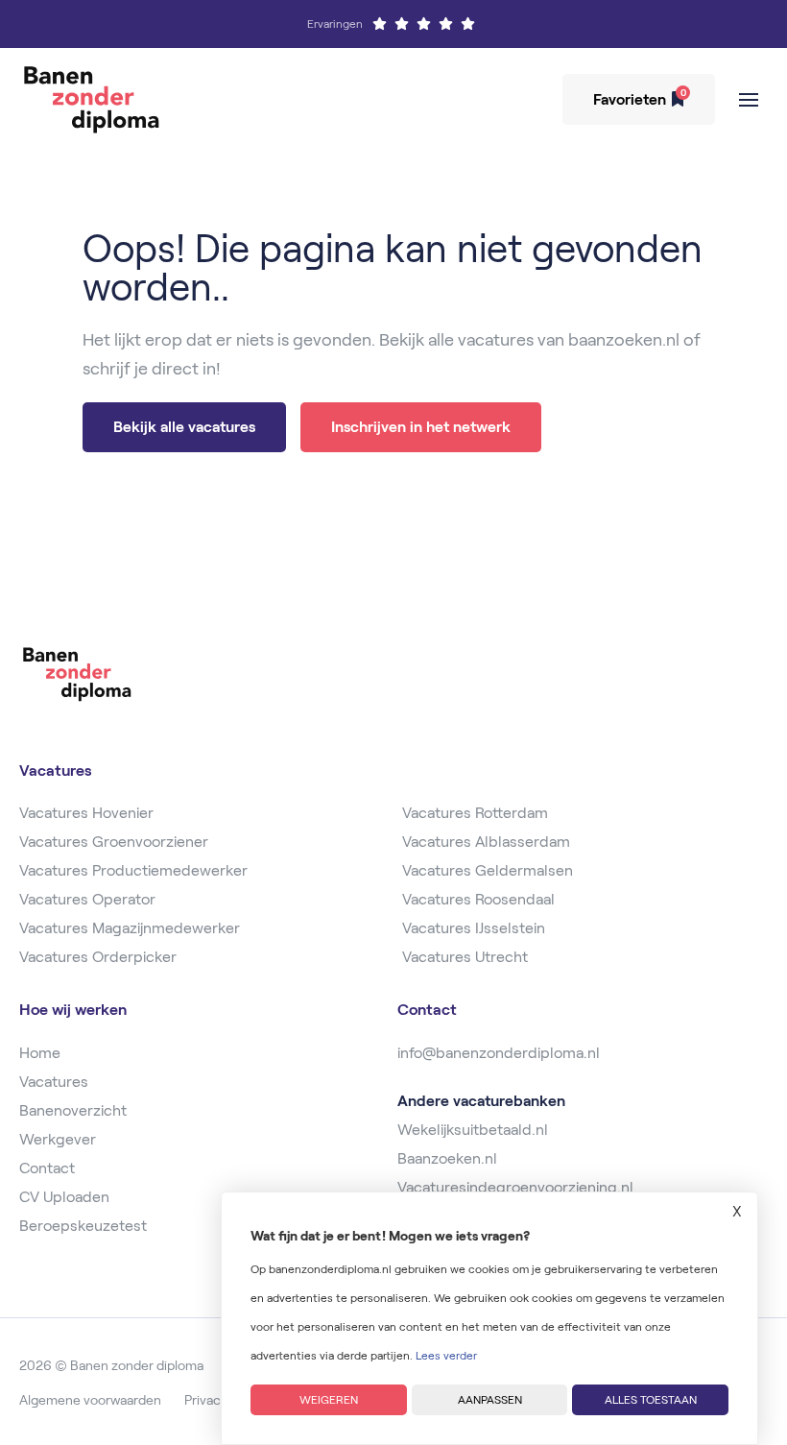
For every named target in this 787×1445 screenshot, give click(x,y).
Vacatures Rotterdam (475, 813)
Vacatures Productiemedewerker (133, 870)
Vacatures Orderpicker (98, 957)
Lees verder (446, 1355)
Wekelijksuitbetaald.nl (472, 1129)
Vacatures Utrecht (465, 957)
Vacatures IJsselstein (473, 928)
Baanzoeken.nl (447, 1158)
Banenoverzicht (73, 1110)
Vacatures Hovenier (86, 813)
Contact (47, 1168)
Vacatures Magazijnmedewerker (129, 928)
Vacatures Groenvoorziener (113, 841)
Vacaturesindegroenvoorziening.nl (515, 1187)
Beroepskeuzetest (83, 1225)
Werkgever (57, 1139)
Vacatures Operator (87, 899)
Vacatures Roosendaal (478, 899)
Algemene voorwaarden (90, 1400)
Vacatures (53, 1081)
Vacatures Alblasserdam (486, 841)
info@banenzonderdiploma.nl (498, 1053)
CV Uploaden (64, 1197)
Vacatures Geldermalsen (487, 870)
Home (39, 1053)
